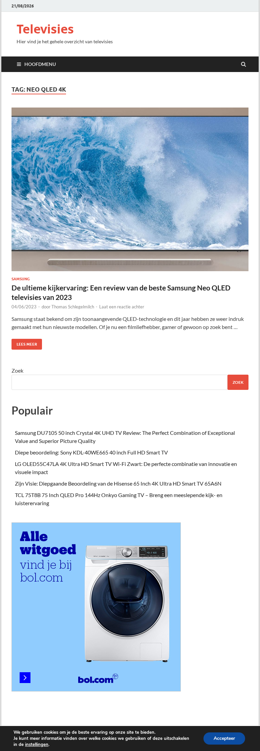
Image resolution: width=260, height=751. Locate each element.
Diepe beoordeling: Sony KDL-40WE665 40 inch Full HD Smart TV (91, 452)
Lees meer (24, 343)
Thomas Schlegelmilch (72, 306)
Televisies (45, 29)
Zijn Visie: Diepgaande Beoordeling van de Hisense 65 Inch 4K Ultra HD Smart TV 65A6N (118, 483)
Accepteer (224, 738)
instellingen (36, 745)
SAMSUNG (21, 279)
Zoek (17, 370)
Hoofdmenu (40, 64)
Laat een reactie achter (121, 306)
